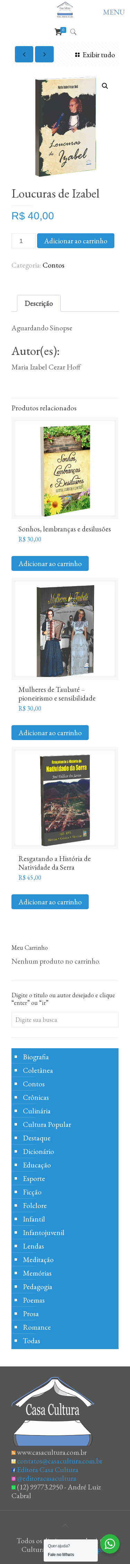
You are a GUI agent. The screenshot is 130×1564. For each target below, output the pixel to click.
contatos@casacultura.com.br (59, 1461)
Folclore (35, 1205)
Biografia (36, 1056)
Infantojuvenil (43, 1232)
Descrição (39, 303)
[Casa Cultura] (65, 9)
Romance (37, 1327)
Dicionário (38, 1151)
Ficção (32, 1192)
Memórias (37, 1273)
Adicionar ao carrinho (75, 240)
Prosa (31, 1313)
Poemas (34, 1300)
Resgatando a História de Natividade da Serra (54, 863)
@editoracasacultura (46, 1478)
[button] (105, 86)
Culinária (37, 1110)
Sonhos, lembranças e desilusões (64, 528)
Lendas (33, 1246)
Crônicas (36, 1097)
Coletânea (38, 1070)
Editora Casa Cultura (47, 1469)
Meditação (38, 1259)
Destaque (37, 1137)
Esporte (34, 1178)
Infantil (34, 1219)
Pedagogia (37, 1286)
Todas (31, 1340)
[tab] (39, 303)
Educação (37, 1165)
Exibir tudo (99, 54)
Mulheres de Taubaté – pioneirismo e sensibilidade (57, 694)
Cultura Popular (47, 1124)
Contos (53, 265)
